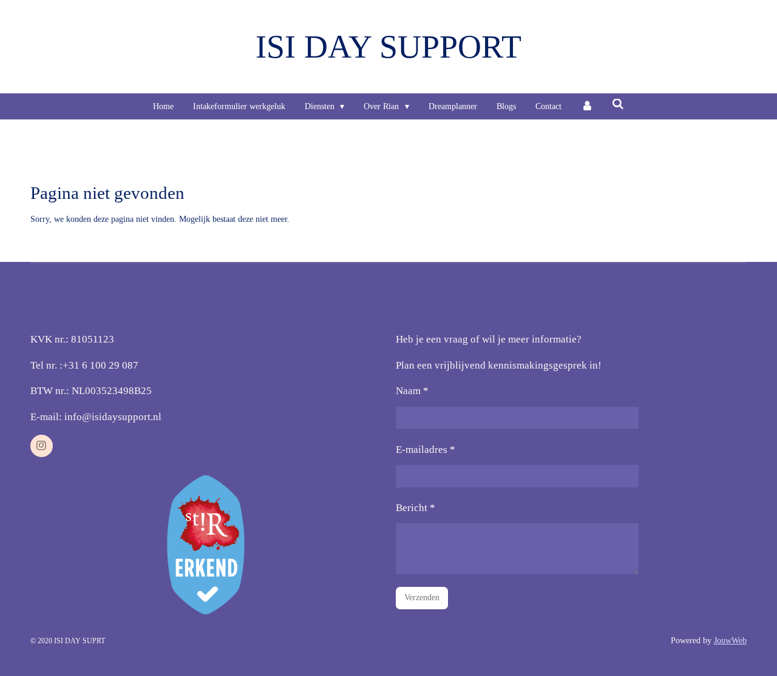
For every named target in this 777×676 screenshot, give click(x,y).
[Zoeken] (618, 105)
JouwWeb (730, 640)
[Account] (587, 106)
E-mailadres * (425, 449)
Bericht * (415, 508)
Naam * (412, 391)
